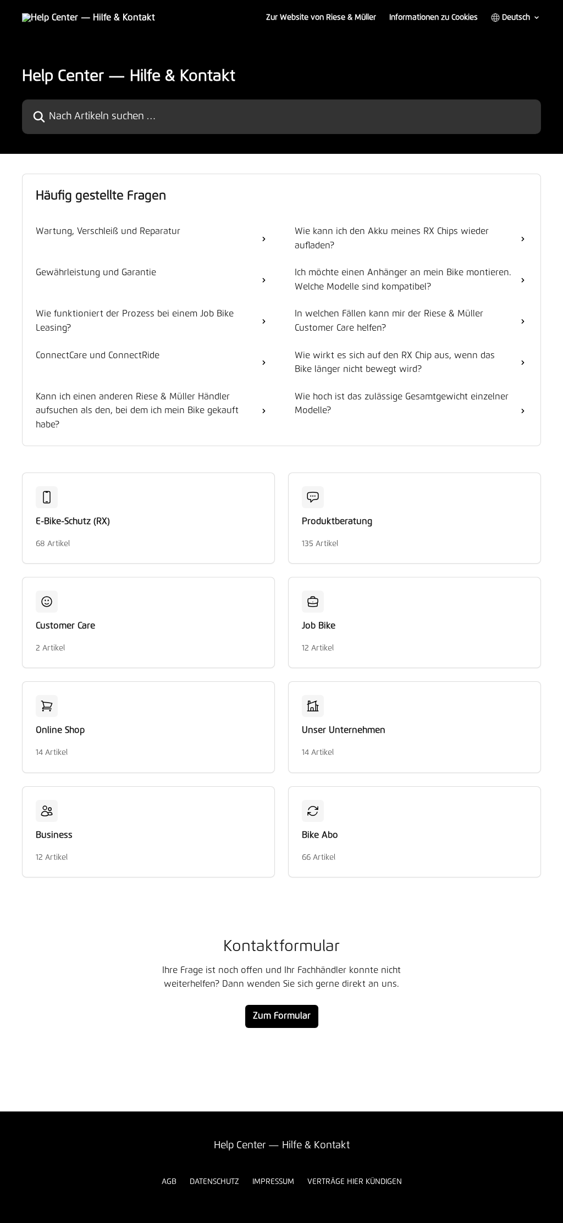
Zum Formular (282, 1015)
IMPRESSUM (273, 1182)
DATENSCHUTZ (214, 1182)
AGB (169, 1182)
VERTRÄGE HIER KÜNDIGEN (354, 1182)
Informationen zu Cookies (433, 17)
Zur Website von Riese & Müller (321, 17)
